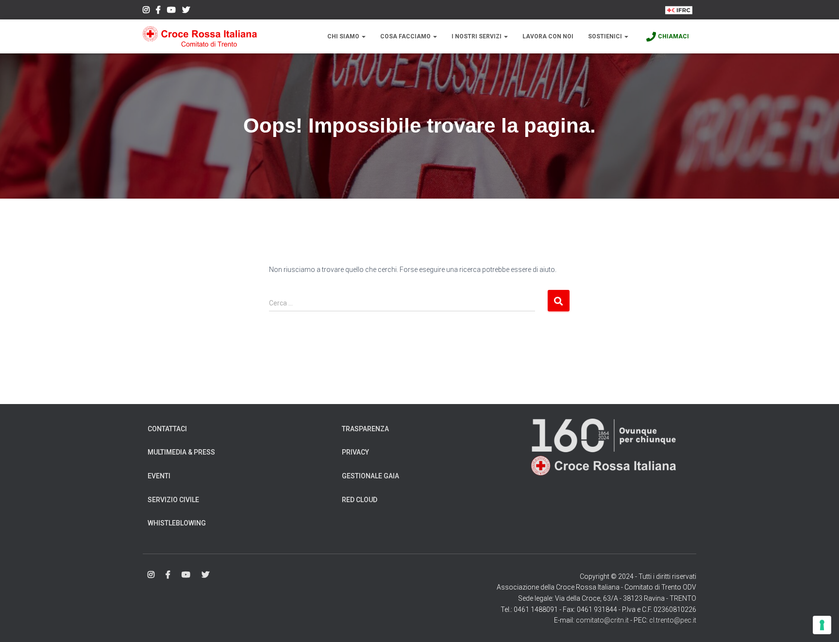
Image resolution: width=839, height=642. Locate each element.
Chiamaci (673, 36)
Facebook (158, 11)
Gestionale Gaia (370, 476)
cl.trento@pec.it (672, 620)
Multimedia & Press (181, 452)
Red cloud (359, 500)
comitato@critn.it (602, 620)
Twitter (186, 11)
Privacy (355, 452)
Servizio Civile (173, 500)
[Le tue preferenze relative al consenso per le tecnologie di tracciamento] (822, 625)
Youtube (171, 11)
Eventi (159, 476)
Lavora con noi (547, 36)
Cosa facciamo (406, 36)
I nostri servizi (477, 36)
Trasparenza (365, 429)
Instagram (146, 11)
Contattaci (167, 429)
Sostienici (605, 36)
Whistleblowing (177, 523)
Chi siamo (344, 36)
